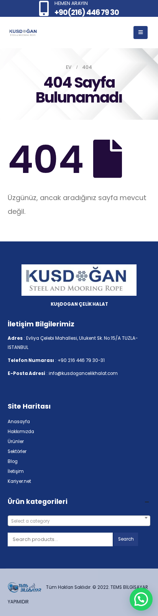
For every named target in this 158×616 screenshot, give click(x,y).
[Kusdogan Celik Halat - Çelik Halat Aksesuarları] (23, 32)
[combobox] (79, 520)
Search (126, 539)
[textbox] (79, 521)
